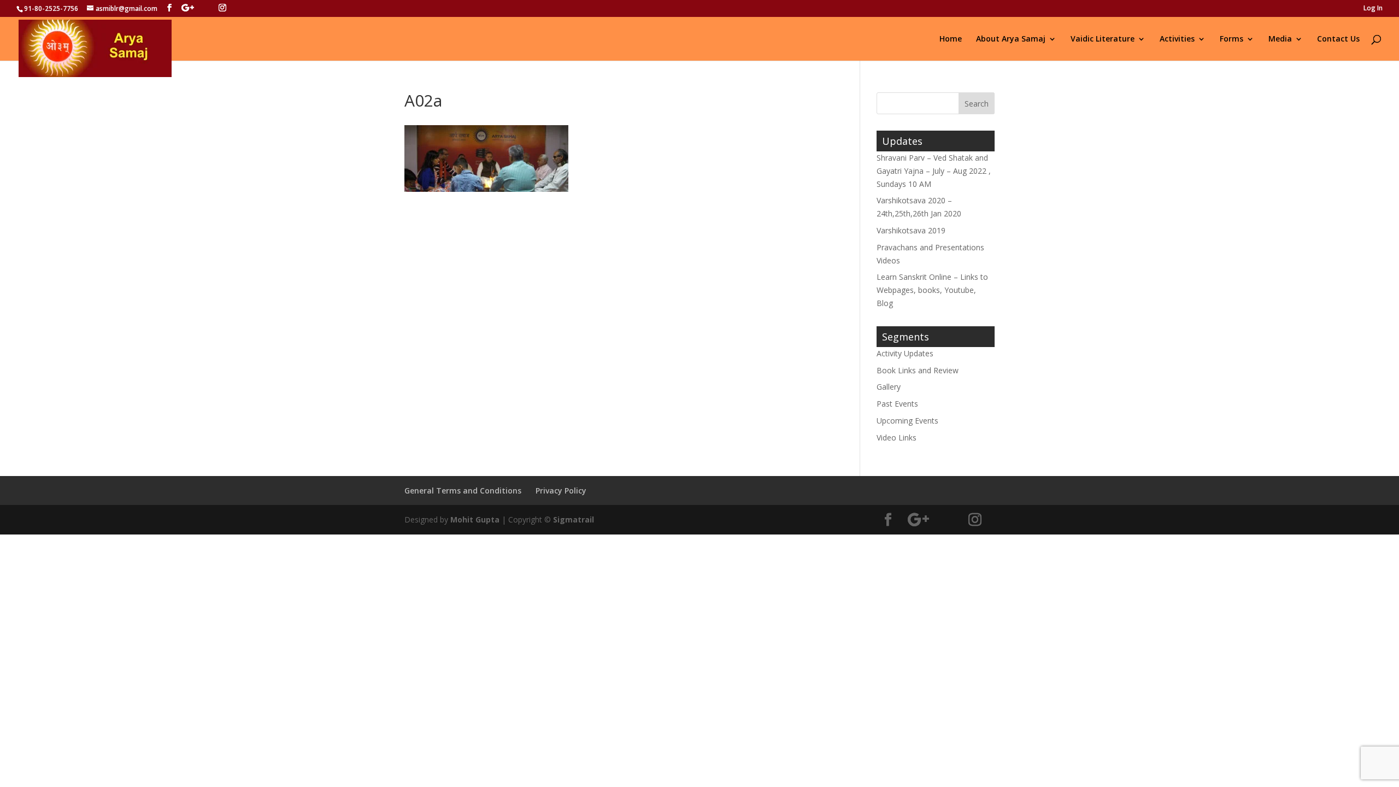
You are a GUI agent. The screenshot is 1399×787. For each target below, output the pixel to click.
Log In (1373, 9)
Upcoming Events (907, 420)
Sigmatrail (573, 519)
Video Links (896, 437)
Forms (1231, 39)
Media (1280, 39)
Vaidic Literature (1103, 39)
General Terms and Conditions (462, 490)
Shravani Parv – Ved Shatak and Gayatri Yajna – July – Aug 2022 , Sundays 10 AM (934, 170)
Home (950, 39)
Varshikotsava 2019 (911, 230)
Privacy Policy (561, 490)
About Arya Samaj (1010, 39)
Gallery (889, 386)
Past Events (897, 403)
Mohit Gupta (474, 519)
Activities (1177, 39)
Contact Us (1338, 39)
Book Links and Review (918, 370)
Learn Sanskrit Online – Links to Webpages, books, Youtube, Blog (932, 290)
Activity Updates (905, 353)
